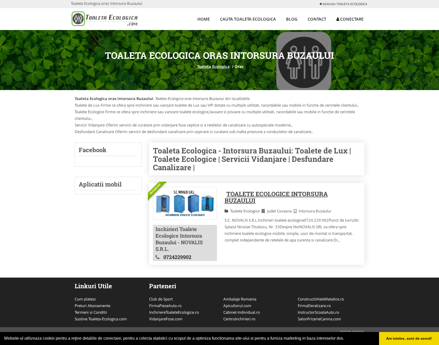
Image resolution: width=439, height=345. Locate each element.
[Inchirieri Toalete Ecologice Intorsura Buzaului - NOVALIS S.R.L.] (185, 203)
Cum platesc (85, 298)
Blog (291, 19)
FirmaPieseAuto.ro (165, 305)
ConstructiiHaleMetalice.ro (321, 298)
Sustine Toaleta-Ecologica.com (101, 318)
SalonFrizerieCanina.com (319, 318)
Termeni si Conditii (91, 312)
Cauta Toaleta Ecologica (248, 19)
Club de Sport (161, 298)
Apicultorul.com (237, 305)
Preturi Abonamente (92, 305)
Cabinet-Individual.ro (241, 312)
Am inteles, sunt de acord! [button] (409, 338)
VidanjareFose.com (165, 318)
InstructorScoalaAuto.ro (318, 312)
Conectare (351, 19)
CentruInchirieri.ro (239, 318)
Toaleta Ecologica (213, 66)
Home (203, 19)
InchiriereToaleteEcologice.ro (174, 312)
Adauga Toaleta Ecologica (344, 4)
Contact (317, 19)
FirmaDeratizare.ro (314, 305)
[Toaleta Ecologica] (104, 18)
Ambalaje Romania (239, 298)
